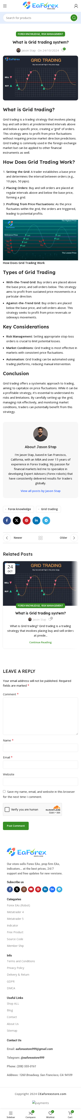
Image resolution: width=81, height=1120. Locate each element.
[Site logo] (40, 5)
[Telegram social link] (46, 520)
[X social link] (17, 520)
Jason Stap (29, 50)
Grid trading (49, 509)
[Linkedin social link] (36, 520)
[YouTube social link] (31, 889)
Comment (11, 694)
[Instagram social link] (24, 889)
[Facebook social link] (7, 520)
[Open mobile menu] (5, 6)
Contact (12, 1017)
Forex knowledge (29, 34)
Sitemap (12, 1030)
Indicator (12, 925)
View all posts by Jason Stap (41, 491)
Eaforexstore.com (53, 1094)
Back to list (40, 538)
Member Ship (15, 946)
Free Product (15, 932)
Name (8, 740)
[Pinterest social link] (26, 520)
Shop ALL (13, 1003)
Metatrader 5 (15, 919)
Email (8, 757)
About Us (13, 1024)
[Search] (74, 17)
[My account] (76, 6)
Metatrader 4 (15, 912)
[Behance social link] (52, 889)
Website (8, 774)
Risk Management (52, 34)
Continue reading (40, 642)
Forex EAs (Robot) (18, 905)
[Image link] (26, 852)
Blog (10, 1010)
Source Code (15, 939)
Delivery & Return (18, 974)
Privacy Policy (15, 968)
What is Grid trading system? (40, 613)
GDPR (11, 981)
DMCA (11, 988)
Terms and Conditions (21, 961)
